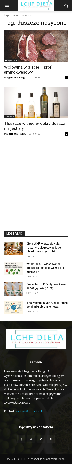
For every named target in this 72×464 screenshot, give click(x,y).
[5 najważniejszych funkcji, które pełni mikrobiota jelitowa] (13, 307)
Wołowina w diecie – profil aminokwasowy (29, 70)
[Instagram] (31, 439)
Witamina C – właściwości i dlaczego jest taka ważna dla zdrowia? (45, 267)
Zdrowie (9, 116)
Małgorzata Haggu (15, 77)
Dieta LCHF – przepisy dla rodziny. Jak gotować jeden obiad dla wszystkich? (44, 247)
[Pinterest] (41, 439)
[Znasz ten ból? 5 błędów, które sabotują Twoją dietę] (13, 289)
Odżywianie (11, 60)
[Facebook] (21, 439)
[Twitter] (51, 439)
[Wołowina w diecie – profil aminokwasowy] (36, 46)
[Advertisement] (36, 193)
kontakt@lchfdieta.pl (29, 411)
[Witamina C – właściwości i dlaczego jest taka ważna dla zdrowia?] (13, 268)
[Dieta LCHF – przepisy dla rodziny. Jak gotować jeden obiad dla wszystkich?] (13, 248)
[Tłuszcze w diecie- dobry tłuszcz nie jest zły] (36, 102)
